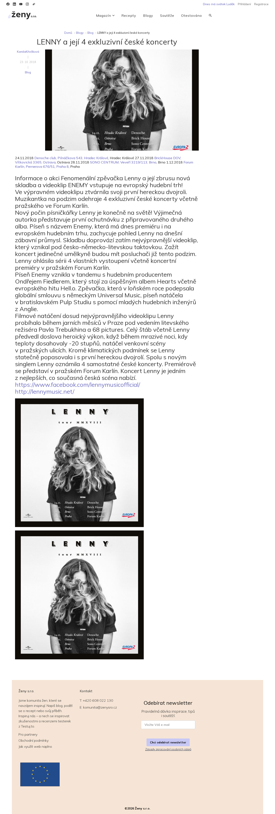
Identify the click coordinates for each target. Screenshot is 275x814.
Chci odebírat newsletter (168, 742)
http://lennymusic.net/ (44, 391)
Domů (68, 32)
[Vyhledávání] (210, 15)
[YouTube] (20, 4)
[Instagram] (27, 4)
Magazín (103, 15)
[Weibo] (33, 4)
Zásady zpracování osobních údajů (168, 749)
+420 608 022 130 (98, 700)
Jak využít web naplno (35, 746)
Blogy (148, 15)
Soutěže (167, 15)
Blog (90, 32)
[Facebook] (7, 4)
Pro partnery (27, 734)
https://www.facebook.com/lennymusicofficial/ (77, 384)
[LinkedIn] (14, 4)
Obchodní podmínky (33, 740)
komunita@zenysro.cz (100, 707)
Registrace (261, 4)
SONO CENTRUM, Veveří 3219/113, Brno (123, 162)
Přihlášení (244, 4)
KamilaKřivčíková (28, 51)
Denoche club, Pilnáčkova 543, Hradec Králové (71, 158)
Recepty (128, 15)
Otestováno (191, 15)
